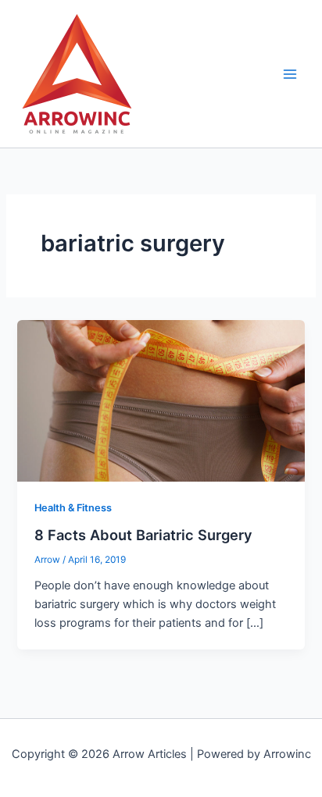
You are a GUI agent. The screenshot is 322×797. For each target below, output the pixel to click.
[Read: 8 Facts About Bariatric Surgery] (160, 400)
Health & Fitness (73, 508)
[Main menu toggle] (290, 74)
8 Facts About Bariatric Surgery (143, 534)
